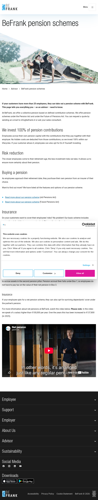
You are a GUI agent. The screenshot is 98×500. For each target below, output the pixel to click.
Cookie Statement (64, 494)
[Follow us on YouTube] (20, 466)
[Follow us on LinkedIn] (15, 466)
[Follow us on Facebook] (4, 466)
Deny (18, 273)
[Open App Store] (9, 481)
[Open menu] (92, 7)
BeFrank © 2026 (82, 494)
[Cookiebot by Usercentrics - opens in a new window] (84, 225)
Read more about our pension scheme (22, 197)
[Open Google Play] (26, 481)
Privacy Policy (47, 494)
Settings (86, 265)
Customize (47, 273)
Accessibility (33, 494)
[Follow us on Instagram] (9, 466)
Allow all (80, 273)
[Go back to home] (9, 7)
